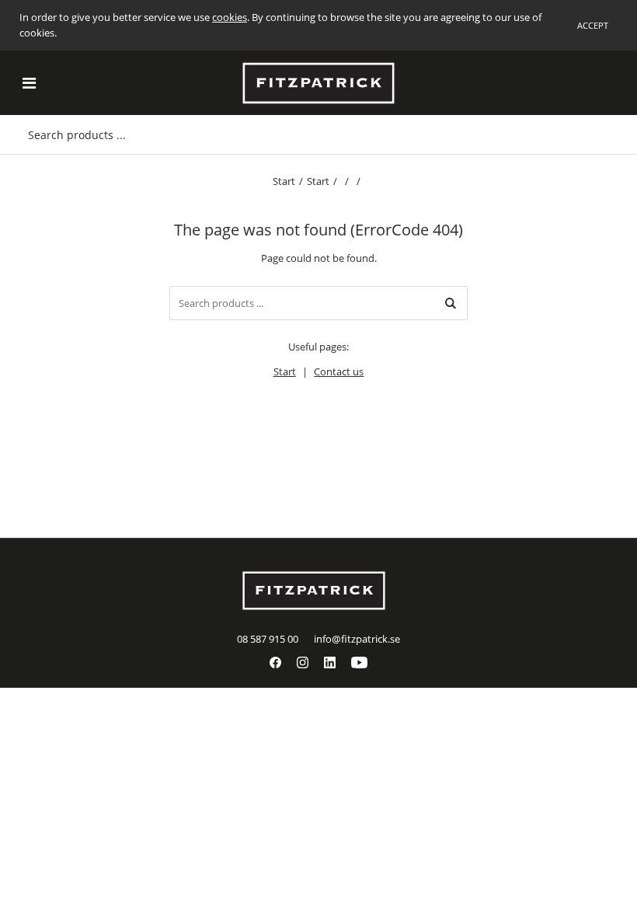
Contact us (339, 371)
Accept (592, 25)
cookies (229, 17)
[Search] (450, 303)
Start (284, 181)
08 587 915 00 (267, 639)
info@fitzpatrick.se (357, 639)
